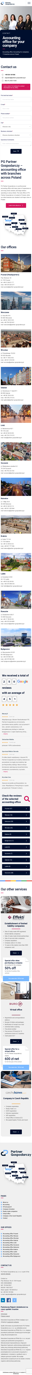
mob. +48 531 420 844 (7, 508)
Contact (5, 1218)
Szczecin (4, 463)
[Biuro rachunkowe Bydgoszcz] (16, 637)
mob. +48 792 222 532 (7, 471)
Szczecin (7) (8, 853)
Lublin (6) (7, 866)
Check (15, 953)
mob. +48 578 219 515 (7, 398)
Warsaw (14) (8, 815)
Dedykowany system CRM (9, 1372)
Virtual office (6, 1213)
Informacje (4, 1314)
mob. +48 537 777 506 (7, 546)
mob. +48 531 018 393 (7, 360)
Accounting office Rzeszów (11, 1254)
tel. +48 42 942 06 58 (7, 433)
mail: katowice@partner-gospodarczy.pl (12, 511)
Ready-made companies (10, 1211)
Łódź (3, 425)
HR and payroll (7, 1207)
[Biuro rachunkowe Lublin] (16, 562)
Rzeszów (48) (9, 873)
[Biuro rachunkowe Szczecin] (16, 451)
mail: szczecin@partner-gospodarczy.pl (12, 473)
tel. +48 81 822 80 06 (7, 581)
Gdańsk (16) (8, 860)
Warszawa (5, 312)
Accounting (6, 1204)
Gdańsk (4, 388)
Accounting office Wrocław (11, 1238)
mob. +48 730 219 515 (7, 435)
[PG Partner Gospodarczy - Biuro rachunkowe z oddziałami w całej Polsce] (16, 1153)
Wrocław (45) (9, 828)
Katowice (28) (9, 821)
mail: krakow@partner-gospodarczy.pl (12, 548)
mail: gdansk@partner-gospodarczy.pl (12, 400)
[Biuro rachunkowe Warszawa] (16, 301)
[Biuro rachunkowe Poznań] (16, 263)
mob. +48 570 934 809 (7, 621)
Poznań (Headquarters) (10, 275)
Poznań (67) (8, 808)
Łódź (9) (7, 847)
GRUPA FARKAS (5, 1274)
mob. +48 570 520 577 (7, 285)
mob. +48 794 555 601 (7, 322)
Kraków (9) (8, 834)
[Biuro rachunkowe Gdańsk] (16, 376)
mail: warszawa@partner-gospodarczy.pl (13, 324)
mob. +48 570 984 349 (7, 659)
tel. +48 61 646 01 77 (7, 282)
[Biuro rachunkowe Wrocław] (16, 338)
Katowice (4, 498)
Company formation (9, 1209)
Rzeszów (4, 611)
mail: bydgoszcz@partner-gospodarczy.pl (13, 661)
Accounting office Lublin (10, 1252)
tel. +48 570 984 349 (7, 657)
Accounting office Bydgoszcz (11, 1256)
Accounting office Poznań (10, 1233)
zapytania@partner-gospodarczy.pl (15, 78)
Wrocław (4, 350)
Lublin (3, 574)
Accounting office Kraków (10, 1249)
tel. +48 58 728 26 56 (7, 395)
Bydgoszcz (5, 649)
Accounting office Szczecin (11, 1245)
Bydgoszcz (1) (9, 841)
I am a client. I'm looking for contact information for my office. (13, 87)
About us (5, 1202)
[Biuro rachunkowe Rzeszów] (16, 600)
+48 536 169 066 (10, 75)
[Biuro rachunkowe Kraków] (16, 524)
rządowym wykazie (13, 1322)
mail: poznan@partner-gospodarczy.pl (12, 287)
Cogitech (22, 1372)
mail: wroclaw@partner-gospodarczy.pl (12, 362)
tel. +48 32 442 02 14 (7, 506)
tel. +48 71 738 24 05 (7, 358)
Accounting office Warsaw (10, 1236)
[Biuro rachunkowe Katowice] (16, 487)
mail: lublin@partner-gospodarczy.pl (11, 586)
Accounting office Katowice (11, 1247)
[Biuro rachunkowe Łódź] (16, 414)
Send (14, 151)
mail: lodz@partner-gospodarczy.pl (11, 437)
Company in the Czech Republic (12, 1216)
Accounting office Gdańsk (10, 1240)
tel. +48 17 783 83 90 (7, 619)
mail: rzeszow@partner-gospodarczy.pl (12, 624)
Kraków (4, 536)
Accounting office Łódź (9, 1243)
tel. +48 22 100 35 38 (7, 320)
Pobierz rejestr (5, 1316)
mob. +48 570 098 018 (7, 584)
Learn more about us (15, 205)
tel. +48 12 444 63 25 (7, 544)
